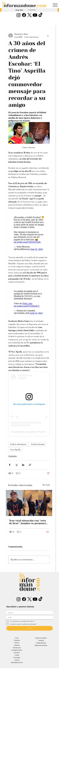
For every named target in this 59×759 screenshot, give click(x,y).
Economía (17, 652)
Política (16, 643)
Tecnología (16, 657)
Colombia (12, 456)
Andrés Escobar (38, 444)
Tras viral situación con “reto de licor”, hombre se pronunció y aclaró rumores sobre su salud (28, 522)
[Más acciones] (48, 35)
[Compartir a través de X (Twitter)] (16, 465)
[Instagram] (18, 15)
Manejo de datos (41, 643)
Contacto (41, 640)
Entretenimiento (17, 650)
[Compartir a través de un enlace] (30, 465)
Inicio (17, 638)
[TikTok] (40, 15)
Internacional (17, 648)
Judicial (16, 660)
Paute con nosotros (41, 638)
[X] (29, 15)
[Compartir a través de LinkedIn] (23, 465)
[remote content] (29, 232)
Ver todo (46, 485)
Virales (17, 655)
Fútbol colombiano (18, 444)
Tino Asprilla (15, 449)
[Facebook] (24, 15)
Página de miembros (41, 645)
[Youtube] (35, 15)
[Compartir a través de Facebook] (9, 465)
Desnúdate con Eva (17, 662)
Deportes (17, 645)
